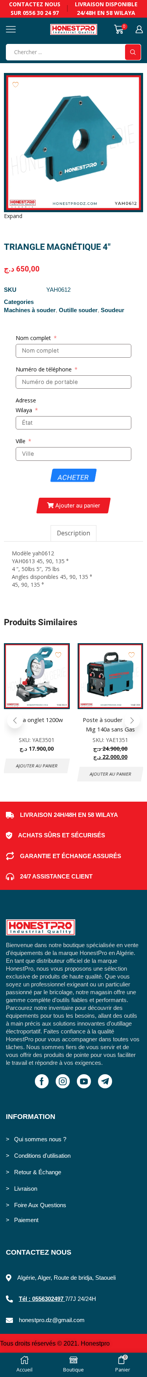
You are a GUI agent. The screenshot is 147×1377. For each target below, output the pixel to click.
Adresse (26, 400)
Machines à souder (30, 310)
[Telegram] (105, 1081)
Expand (13, 216)
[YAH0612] (73, 142)
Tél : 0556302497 (42, 1298)
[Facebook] (42, 1081)
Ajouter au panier (36, 766)
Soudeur (112, 310)
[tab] (73, 533)
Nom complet (33, 338)
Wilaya (24, 410)
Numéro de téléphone (44, 369)
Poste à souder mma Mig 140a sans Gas (110, 724)
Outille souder (78, 310)
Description (73, 533)
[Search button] (133, 52)
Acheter (73, 477)
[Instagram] (63, 1081)
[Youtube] (84, 1081)
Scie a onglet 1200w (37, 720)
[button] (73, 505)
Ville (20, 441)
